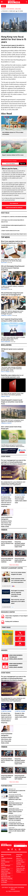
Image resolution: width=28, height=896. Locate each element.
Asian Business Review (14, 808)
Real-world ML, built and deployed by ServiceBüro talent (18, 601)
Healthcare (4, 262)
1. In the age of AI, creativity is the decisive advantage (14, 216)
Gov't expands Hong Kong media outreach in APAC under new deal (12, 320)
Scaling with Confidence (12, 621)
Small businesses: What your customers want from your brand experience (18, 580)
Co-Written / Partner (6, 495)
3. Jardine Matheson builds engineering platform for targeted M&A (13, 226)
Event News (5, 456)
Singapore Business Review (15, 815)
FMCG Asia (4, 880)
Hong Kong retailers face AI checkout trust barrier (7, 543)
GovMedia (4, 882)
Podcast (18, 872)
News (3, 6)
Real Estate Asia (5, 876)
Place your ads (20, 868)
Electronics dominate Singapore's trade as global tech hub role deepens (16, 818)
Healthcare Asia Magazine (15, 794)
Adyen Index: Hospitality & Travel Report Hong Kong (16, 616)
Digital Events (20, 870)
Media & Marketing (5, 341)
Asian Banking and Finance (15, 822)
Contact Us (19, 860)
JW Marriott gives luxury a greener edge (12, 350)
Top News (5, 237)
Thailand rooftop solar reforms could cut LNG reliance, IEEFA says (17, 831)
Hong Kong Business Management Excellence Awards (16, 665)
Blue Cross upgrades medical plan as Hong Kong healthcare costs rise (13, 242)
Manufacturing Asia (6, 878)
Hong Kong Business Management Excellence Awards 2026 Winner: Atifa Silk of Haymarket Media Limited (6, 522)
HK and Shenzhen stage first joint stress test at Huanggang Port (12, 293)
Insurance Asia (12, 789)
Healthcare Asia (5, 873)
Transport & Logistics (6, 315)
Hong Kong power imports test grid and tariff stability (20, 560)
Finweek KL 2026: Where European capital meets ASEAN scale (21, 499)
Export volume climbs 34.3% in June (12, 155)
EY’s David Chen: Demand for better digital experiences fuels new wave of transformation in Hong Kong (6, 501)
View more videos (14, 565)
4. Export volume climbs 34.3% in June (10, 230)
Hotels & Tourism (5, 371)
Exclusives (6, 345)
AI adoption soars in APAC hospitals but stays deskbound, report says (16, 797)
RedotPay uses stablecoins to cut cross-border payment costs (12, 376)
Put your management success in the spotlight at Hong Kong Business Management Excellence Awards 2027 (13, 462)
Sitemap (18, 864)
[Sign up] (25, 846)
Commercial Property (6, 423)
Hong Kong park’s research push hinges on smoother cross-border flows (12, 401)
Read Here (20, 634)
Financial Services (5, 396)
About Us (19, 858)
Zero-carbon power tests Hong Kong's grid (11, 427)
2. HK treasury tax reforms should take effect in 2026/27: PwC (12, 220)
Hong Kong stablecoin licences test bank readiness (7, 560)
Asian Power (11, 827)
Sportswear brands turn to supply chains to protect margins (16, 804)
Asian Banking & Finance (5, 866)
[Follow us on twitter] (16, 849)
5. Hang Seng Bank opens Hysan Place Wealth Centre (14, 234)
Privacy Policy (20, 862)
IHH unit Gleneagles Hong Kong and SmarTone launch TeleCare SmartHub (12, 268)
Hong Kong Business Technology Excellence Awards (16, 657)
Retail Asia (11, 801)
